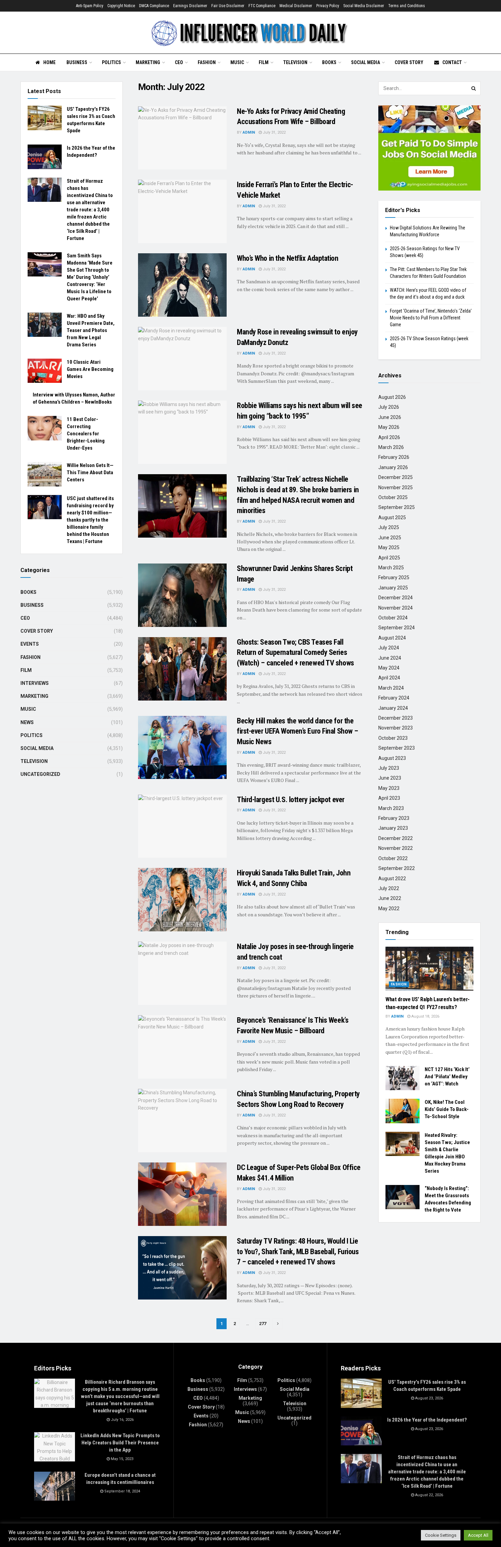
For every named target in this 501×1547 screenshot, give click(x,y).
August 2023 (392, 758)
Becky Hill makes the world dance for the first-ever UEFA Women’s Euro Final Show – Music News (297, 731)
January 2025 (393, 587)
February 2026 (393, 457)
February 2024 (393, 698)
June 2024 (389, 658)
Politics (111, 62)
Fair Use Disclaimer (227, 5)
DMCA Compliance (154, 5)
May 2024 (388, 668)
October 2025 (393, 497)
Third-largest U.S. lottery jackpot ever (291, 799)
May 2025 (388, 547)
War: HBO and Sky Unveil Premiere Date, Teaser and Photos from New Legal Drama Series (91, 330)
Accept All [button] (478, 1535)
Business (76, 62)
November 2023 (395, 728)
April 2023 (389, 798)
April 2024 (389, 677)
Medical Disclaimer (295, 5)
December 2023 (395, 718)
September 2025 (396, 507)
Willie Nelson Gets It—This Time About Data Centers (90, 472)
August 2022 (392, 878)
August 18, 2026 (424, 1016)
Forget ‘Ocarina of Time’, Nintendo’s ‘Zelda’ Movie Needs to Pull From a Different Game (431, 317)
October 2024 (393, 617)
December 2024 (395, 597)
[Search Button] (474, 88)
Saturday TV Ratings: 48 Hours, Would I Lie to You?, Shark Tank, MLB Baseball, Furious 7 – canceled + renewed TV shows (298, 1251)
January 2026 (393, 467)
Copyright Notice (121, 5)
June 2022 (389, 898)
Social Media (365, 62)
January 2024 (393, 708)
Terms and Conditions (406, 5)
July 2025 (388, 527)
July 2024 (388, 647)
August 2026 (392, 397)
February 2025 (393, 577)
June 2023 (389, 778)
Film (264, 62)
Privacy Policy (327, 5)
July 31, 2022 (274, 132)
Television (295, 62)
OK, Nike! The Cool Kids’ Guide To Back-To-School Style (447, 1109)
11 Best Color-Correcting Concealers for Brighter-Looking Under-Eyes (86, 433)
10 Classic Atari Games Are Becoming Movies (90, 369)
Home (49, 62)
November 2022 (395, 848)
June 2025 (389, 537)
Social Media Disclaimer (363, 5)
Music (237, 62)
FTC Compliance (261, 5)
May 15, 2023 (121, 1459)
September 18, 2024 (121, 1491)
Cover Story (409, 62)
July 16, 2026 (122, 1419)
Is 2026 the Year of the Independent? (427, 1420)
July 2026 (388, 407)
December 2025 (395, 477)
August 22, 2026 (428, 1495)
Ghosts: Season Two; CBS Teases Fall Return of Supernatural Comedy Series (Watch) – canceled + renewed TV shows (295, 652)
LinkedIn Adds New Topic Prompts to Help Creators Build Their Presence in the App (120, 1442)
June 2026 (389, 417)
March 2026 (391, 447)
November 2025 (395, 487)
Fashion (207, 62)
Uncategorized (40, 774)
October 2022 (393, 858)
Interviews (34, 683)
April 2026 (389, 437)
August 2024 (392, 638)
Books (329, 62)
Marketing (148, 62)
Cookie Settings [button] (440, 1535)
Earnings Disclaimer (190, 5)
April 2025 (389, 557)
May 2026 (388, 427)
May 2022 (388, 908)
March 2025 (391, 567)
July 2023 (388, 768)
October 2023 (393, 738)
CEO (179, 62)
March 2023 (391, 808)
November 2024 (395, 608)
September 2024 (396, 627)
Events (29, 644)
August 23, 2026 (428, 1398)
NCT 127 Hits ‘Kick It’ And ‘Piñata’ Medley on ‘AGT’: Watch (447, 1076)
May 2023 (388, 788)
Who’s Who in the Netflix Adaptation (287, 258)
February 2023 (393, 818)
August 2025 (392, 517)
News (27, 722)
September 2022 (396, 868)
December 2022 (395, 838)
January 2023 (393, 828)
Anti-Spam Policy (89, 5)
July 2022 (388, 888)
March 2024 (391, 688)
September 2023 (396, 748)
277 (262, 1323)
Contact (452, 62)
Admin (249, 132)
